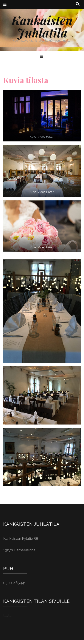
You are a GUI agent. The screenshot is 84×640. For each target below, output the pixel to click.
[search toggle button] (77, 4)
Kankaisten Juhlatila (42, 26)
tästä (7, 615)
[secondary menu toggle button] (4, 4)
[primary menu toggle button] (42, 56)
